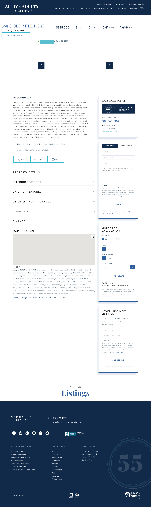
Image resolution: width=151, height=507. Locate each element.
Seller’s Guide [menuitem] (57, 460)
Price (104, 245)
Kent (35, 298)
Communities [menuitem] (100, 9)
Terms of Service (111, 213)
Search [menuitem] (58, 9)
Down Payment (108, 254)
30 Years (108, 239)
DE (30, 298)
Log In (133, 4)
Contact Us (105, 132)
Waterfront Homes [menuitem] (18, 460)
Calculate (118, 276)
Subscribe (118, 360)
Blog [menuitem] (113, 9)
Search (108, 4)
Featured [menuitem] (85, 9)
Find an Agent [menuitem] (57, 479)
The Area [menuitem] (55, 467)
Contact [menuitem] (134, 9)
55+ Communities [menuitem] (17, 451)
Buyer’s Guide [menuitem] (57, 457)
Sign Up (141, 4)
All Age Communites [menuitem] (18, 454)
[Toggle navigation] (142, 9)
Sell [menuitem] (75, 9)
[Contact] (16, 35)
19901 (48, 298)
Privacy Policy (119, 197)
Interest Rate (107, 263)
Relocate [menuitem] (55, 463)
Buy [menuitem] (68, 9)
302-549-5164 (110, 121)
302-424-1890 (60, 418)
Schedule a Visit (126, 146)
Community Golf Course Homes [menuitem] (23, 470)
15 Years (119, 239)
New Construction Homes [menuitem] (20, 457)
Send (118, 205)
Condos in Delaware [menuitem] (18, 467)
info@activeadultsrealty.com (67, 422)
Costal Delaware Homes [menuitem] (20, 463)
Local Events (120, 4)
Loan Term (106, 236)
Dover (41, 298)
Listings (23, 298)
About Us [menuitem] (122, 9)
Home (99, 4)
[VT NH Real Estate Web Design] (132, 495)
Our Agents (114, 132)
